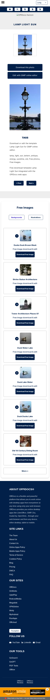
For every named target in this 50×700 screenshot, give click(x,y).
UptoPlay (13, 595)
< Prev (18, 183)
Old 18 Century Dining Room (25, 450)
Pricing (12, 567)
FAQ (11, 575)
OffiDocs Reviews (20, 682)
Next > (31, 183)
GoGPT (12, 662)
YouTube (16, 642)
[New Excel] (32, 9)
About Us (13, 539)
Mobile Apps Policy (17, 551)
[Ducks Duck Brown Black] (26, 241)
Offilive (12, 670)
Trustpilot (15, 631)
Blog (11, 563)
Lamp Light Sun (25, 24)
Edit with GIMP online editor (25, 75)
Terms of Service (16, 555)
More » (25, 471)
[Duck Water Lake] (26, 343)
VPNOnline (14, 607)
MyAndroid (13, 614)
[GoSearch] (17, 9)
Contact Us (13, 543)
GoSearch (13, 658)
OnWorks (13, 591)
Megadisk (13, 603)
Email (38, 642)
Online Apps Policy (17, 547)
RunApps (13, 618)
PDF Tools (13, 666)
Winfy (11, 611)
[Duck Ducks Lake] (26, 412)
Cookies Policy (15, 559)
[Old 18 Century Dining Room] (26, 446)
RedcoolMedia (15, 599)
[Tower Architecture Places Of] (26, 309)
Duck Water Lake (25, 348)
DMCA (12, 571)
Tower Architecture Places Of (25, 313)
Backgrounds (16, 217)
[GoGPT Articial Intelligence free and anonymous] (10, 9)
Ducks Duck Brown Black (25, 245)
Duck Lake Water (25, 382)
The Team (13, 535)
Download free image (25, 254)
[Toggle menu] (3, 2)
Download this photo (25, 67)
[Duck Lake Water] (26, 377)
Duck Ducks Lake (25, 416)
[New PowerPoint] (40, 9)
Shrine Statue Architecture (25, 279)
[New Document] (25, 9)
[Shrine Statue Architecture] (26, 275)
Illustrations (36, 217)
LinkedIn (27, 642)
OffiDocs (12, 587)
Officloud (13, 622)
